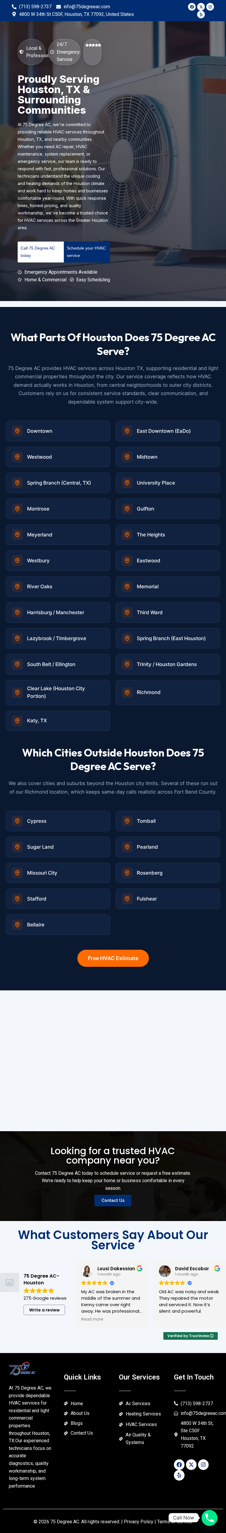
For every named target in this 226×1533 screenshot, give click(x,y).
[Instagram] (210, 7)
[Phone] (209, 1518)
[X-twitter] (201, 7)
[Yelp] (201, 14)
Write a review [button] (44, 1310)
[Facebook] (192, 7)
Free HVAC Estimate (113, 958)
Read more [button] (92, 1319)
